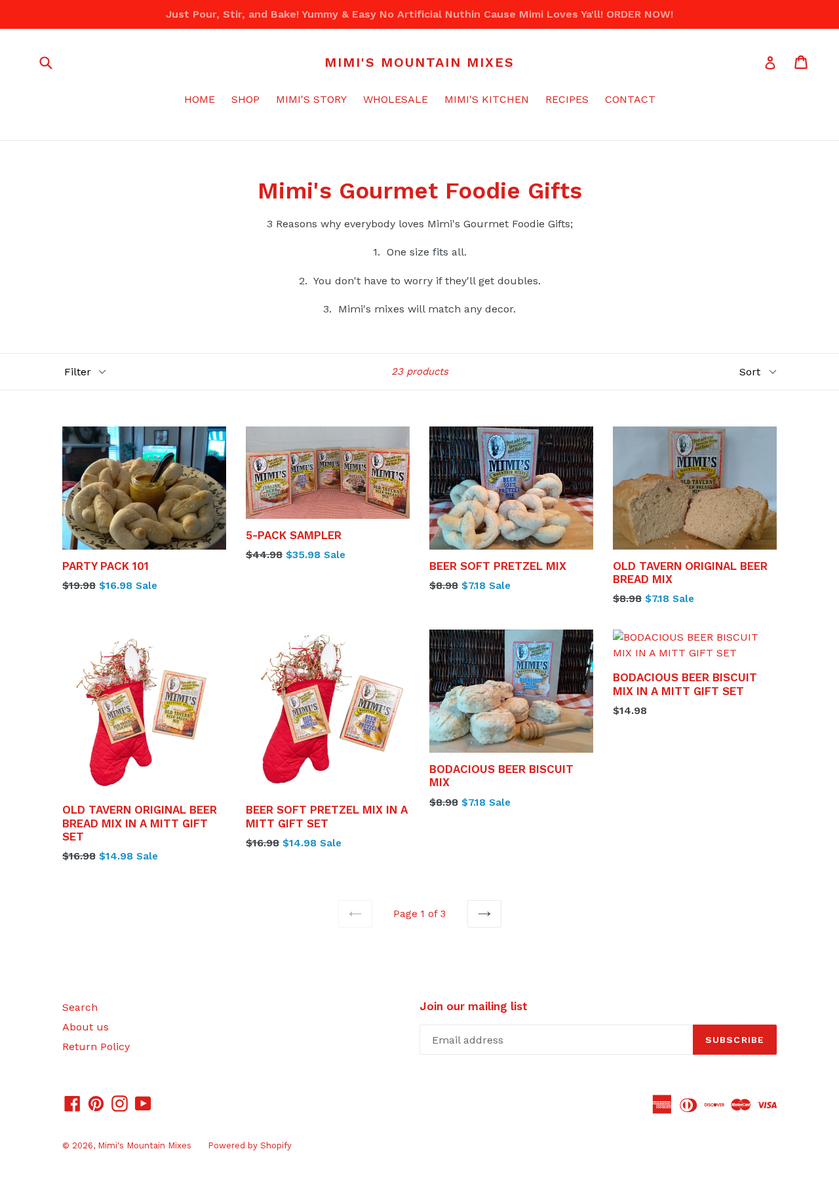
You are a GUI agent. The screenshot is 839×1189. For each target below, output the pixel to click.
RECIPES (567, 99)
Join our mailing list (474, 1006)
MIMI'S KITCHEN (486, 99)
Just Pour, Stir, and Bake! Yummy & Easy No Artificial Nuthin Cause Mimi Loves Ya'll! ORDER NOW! (419, 14)
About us (85, 1027)
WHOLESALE (395, 99)
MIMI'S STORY (311, 99)
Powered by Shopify (250, 1145)
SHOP (245, 99)
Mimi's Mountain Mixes (419, 62)
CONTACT (630, 99)
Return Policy (96, 1046)
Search (80, 1007)
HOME (199, 99)
